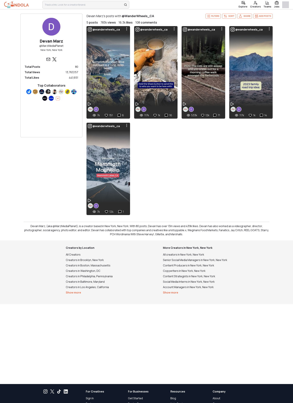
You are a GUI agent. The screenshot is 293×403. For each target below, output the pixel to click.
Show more (73, 292)
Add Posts (265, 16)
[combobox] (84, 4)
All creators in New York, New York (183, 254)
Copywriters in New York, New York (184, 271)
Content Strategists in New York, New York (189, 276)
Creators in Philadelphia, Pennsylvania (89, 276)
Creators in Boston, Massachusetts (88, 265)
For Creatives (95, 391)
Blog (173, 398)
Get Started (135, 398)
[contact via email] (48, 59)
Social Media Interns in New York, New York (189, 282)
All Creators (73, 254)
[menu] (126, 29)
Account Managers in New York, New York (188, 287)
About (216, 398)
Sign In (90, 398)
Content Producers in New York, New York (188, 265)
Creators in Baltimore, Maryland (85, 282)
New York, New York (51, 50)
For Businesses (138, 391)
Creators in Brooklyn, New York (85, 260)
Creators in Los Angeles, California (87, 287)
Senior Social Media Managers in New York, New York (195, 260)
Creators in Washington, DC (83, 271)
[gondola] (16, 4)
